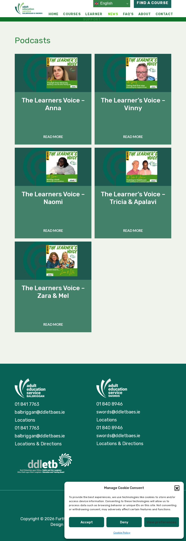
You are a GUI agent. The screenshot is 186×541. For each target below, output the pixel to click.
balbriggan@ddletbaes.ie (40, 412)
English (106, 3)
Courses (72, 14)
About (144, 14)
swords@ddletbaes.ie (118, 412)
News (113, 14)
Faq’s (128, 14)
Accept (87, 522)
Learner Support (92, 16)
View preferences (161, 522)
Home (54, 14)
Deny (124, 522)
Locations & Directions (38, 443)
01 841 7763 (27, 404)
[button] (177, 488)
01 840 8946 (109, 404)
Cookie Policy (121, 532)
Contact (164, 14)
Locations (25, 420)
